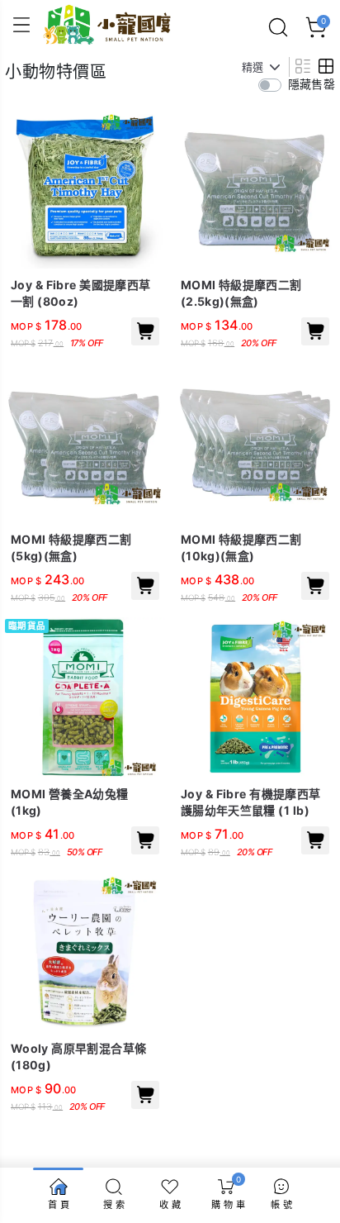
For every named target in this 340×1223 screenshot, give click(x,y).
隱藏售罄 (311, 84)
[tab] (301, 66)
